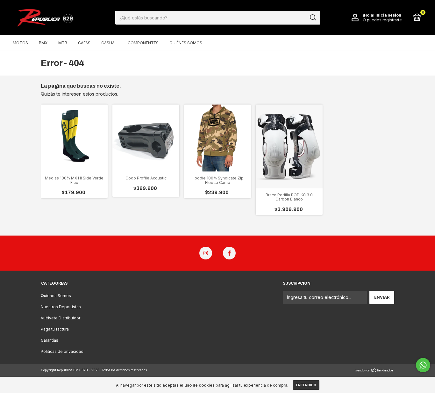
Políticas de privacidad (62, 351)
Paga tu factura (55, 329)
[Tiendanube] (374, 371)
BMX (43, 42)
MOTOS (20, 42)
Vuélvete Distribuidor (60, 318)
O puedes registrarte (382, 20)
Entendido (306, 385)
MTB (62, 42)
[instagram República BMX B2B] (205, 253)
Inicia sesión (388, 15)
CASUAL (109, 42)
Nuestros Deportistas (61, 306)
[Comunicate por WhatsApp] (423, 365)
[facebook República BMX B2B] (229, 253)
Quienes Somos (56, 295)
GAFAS (84, 42)
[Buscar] (312, 17)
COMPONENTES (143, 42)
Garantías (49, 340)
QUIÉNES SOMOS (185, 42)
